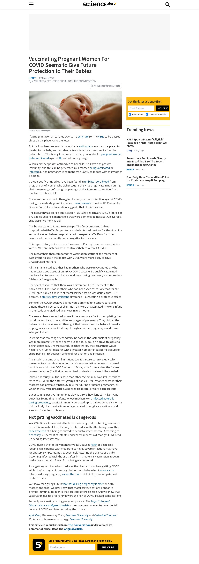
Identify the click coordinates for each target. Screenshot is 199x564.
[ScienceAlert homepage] (99, 4)
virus (101, 136)
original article (73, 529)
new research (83, 203)
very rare (83, 136)
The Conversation (79, 525)
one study (35, 435)
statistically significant (55, 297)
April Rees (34, 515)
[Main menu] (31, 4)
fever (94, 444)
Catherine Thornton (105, 515)
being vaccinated (99, 168)
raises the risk (37, 431)
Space (129, 150)
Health (33, 78)
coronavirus (107, 470)
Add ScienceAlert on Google (107, 85)
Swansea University (77, 515)
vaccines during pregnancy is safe (82, 484)
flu (60, 158)
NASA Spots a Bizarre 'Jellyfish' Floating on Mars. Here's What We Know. (146, 142)
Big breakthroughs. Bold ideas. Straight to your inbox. (80, 540)
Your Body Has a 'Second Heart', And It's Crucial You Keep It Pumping (148, 178)
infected (34, 172)
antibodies (85, 146)
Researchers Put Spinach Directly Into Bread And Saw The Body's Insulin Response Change (146, 161)
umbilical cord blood (96, 181)
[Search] (167, 4)
